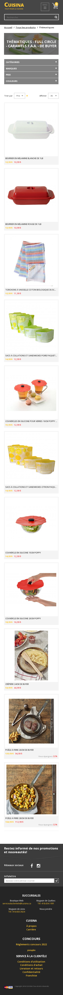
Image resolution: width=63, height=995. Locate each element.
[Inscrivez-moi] (56, 880)
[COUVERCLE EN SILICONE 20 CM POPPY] (31, 589)
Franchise (31, 975)
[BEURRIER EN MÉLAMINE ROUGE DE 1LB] (31, 195)
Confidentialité (31, 972)
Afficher (43, 96)
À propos (31, 926)
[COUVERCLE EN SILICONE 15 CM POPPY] (31, 524)
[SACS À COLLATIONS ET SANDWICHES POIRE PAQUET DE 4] (31, 327)
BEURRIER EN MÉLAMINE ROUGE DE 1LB (23, 224)
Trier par (8, 96)
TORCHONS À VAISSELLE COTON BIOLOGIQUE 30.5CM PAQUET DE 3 (31, 290)
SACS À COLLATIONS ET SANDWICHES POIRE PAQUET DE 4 (31, 355)
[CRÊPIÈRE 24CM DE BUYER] (31, 655)
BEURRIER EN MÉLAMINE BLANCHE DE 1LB (24, 158)
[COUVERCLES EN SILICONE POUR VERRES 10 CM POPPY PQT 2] (31, 392)
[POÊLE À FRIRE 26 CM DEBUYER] (31, 721)
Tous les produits (26, 27)
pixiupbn (31, 950)
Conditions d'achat (31, 965)
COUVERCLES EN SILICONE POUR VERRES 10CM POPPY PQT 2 (31, 421)
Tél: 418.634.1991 (45, 902)
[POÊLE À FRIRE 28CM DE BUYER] (31, 789)
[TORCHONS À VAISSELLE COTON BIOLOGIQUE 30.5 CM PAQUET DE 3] (31, 261)
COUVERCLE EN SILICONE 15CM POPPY (23, 553)
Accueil (8, 27)
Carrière (31, 929)
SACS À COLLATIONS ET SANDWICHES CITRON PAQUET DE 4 (31, 487)
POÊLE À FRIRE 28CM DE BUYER (19, 818)
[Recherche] (56, 17)
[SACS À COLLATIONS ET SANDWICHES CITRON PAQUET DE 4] (31, 458)
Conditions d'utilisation (31, 961)
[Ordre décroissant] (27, 95)
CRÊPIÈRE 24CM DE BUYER (17, 684)
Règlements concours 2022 (31, 944)
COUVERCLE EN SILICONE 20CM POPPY (23, 618)
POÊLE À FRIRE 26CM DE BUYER (19, 750)
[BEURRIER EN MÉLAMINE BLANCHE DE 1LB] (31, 129)
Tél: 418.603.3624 (16, 910)
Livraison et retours (31, 968)
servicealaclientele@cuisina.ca (17, 903)
